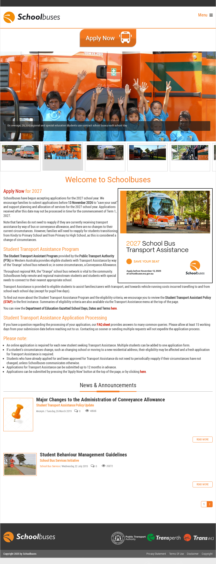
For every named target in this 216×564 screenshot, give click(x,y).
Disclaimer (192, 553)
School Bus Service (50, 466)
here (114, 308)
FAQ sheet (103, 324)
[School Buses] (31, 17)
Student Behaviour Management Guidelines (20, 464)
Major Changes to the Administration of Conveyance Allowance (18, 414)
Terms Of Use (176, 553)
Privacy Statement (156, 553)
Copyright (207, 553)
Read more (203, 439)
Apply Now (13, 191)
